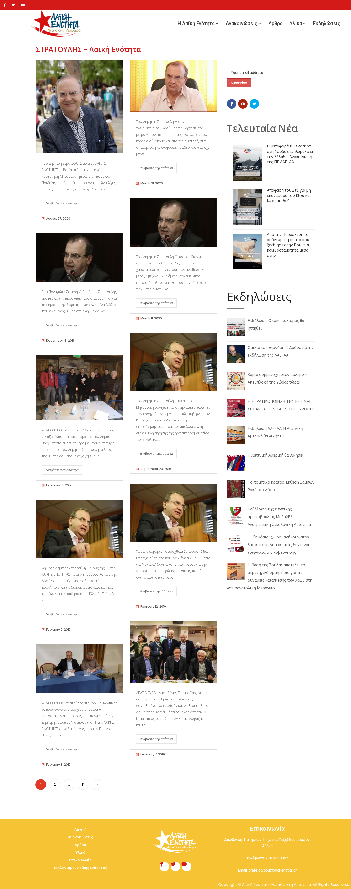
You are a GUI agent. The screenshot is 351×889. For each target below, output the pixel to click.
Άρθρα (275, 23)
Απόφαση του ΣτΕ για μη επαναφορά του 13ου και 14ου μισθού (289, 196)
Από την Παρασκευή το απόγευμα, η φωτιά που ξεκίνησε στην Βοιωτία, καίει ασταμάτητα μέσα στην (288, 245)
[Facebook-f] (164, 866)
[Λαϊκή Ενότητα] (57, 23)
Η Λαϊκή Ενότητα (196, 23)
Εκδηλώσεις (326, 23)
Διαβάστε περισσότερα (62, 203)
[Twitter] (13, 5)
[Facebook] (5, 5)
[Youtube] (23, 5)
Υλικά (296, 23)
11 (83, 784)
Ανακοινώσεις (241, 23)
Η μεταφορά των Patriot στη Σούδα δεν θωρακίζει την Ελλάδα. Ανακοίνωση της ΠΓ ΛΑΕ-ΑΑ (290, 154)
